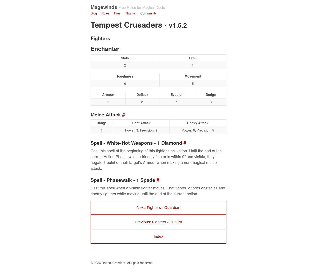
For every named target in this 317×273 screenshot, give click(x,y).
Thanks (130, 13)
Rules (105, 13)
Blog (94, 13)
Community (148, 13)
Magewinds (104, 6)
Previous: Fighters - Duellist (158, 222)
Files (117, 13)
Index (158, 236)
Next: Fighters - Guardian (158, 207)
